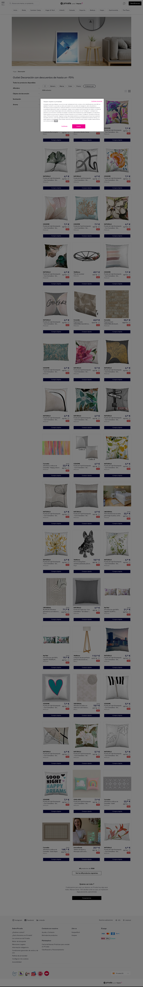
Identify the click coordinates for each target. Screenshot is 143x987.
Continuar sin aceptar (96, 101)
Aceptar (79, 126)
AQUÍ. (56, 121)
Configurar (64, 126)
